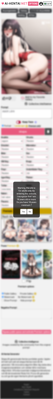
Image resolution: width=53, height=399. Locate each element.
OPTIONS (33, 3)
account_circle (41, 4)
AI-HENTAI (16, 3)
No (30, 212)
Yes (23, 212)
